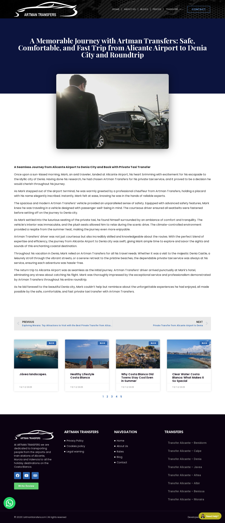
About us (130, 9)
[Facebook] (17, 475)
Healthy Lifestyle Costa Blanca (82, 376)
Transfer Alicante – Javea (185, 467)
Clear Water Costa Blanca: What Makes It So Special (188, 377)
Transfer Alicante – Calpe (184, 451)
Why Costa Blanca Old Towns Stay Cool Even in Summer (137, 377)
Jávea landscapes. (33, 374)
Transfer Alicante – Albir (184, 483)
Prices (157, 9)
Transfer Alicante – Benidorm (187, 443)
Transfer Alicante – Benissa (186, 491)
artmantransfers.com (35, 517)
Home (115, 9)
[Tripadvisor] (35, 475)
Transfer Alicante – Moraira (186, 499)
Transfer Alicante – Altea (184, 475)
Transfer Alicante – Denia (184, 459)
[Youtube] (26, 475)
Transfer (172, 9)
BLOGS (144, 9)
